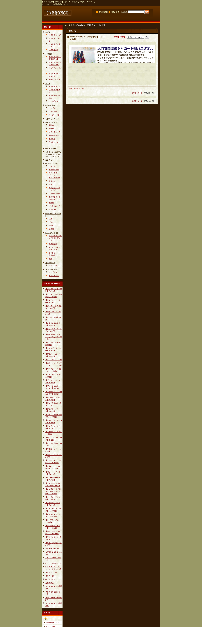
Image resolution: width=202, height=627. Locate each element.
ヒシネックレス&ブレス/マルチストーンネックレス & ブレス (53, 154)
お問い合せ (115, 12)
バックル (52, 166)
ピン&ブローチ (54, 206)
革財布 (51, 125)
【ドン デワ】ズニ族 (53, 360)
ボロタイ (52, 181)
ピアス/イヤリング (52, 119)
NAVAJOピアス (54, 79)
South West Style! (51, 233)
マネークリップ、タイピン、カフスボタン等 (54, 175)
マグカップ (53, 244)
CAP (50, 219)
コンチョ (48, 160)
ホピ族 (47, 32)
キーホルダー (54, 170)
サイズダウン (54, 272)
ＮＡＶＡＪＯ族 (51, 572)
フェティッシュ (54, 194)
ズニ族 (47, 84)
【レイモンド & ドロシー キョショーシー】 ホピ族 (53, 491)
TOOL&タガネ (54, 210)
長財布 (51, 128)
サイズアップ (54, 276)
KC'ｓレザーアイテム (53, 563)
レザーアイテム (51, 122)
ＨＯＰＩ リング (55, 35)
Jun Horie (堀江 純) (52, 549)
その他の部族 (50, 105)
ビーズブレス (54, 265)
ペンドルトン (50, 579)
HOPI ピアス (53, 50)
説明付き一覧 (137, 93)
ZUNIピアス (53, 101)
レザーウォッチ (54, 132)
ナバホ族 (48, 54)
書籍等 (51, 203)
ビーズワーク (50, 263)
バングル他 (53, 111)
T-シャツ (52, 225)
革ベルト (52, 139)
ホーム (67, 25)
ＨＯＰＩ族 (49, 576)
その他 (51, 229)
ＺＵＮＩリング (54, 86)
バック (51, 222)
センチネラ (49, 583)
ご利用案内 (103, 12)
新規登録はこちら (52, 623)
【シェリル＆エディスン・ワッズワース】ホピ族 (53, 337)
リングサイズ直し (52, 270)
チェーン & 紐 (50, 149)
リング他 (52, 108)
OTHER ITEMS (51, 163)
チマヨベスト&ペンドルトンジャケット (55, 238)
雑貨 (50, 259)
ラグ (50, 184)
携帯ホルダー (54, 135)
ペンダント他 (54, 115)
